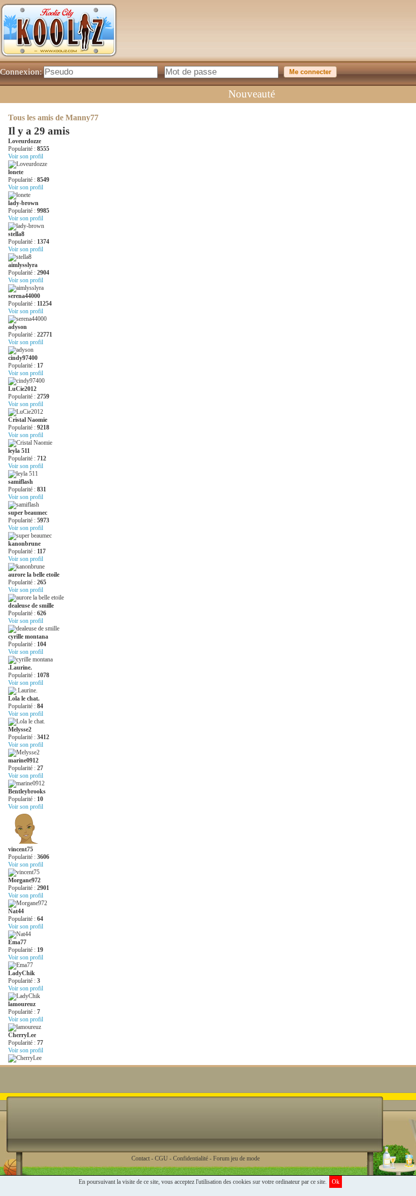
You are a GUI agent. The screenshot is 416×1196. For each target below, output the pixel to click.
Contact (140, 1158)
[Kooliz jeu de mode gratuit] (59, 58)
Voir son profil (25, 156)
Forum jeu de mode (236, 1158)
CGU (161, 1158)
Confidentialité (190, 1158)
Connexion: (21, 72)
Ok (335, 1181)
